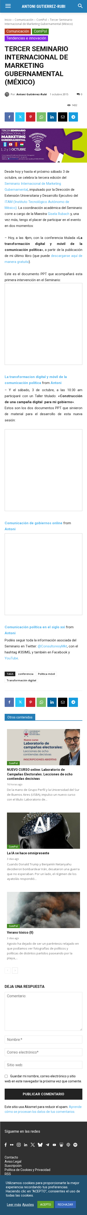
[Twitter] (20, 117)
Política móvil (46, 674)
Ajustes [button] (28, 1205)
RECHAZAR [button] (65, 1204)
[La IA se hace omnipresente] (43, 831)
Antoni (56, 383)
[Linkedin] (52, 117)
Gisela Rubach (58, 214)
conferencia (25, 674)
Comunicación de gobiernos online (33, 523)
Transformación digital (21, 680)
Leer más (14, 1205)
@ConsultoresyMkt (52, 646)
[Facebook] (9, 117)
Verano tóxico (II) (20, 932)
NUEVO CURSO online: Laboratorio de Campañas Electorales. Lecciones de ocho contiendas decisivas (40, 774)
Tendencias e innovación (26, 38)
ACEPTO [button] (45, 1204)
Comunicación (24, 20)
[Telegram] (73, 117)
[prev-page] (7, 971)
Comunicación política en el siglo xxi (35, 627)
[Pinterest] (30, 117)
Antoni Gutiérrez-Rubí (31, 94)
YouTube (11, 658)
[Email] (62, 117)
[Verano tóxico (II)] (43, 910)
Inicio (8, 20)
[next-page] (15, 971)
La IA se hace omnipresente (28, 853)
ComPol (41, 20)
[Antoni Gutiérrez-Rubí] (8, 94)
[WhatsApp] (41, 117)
